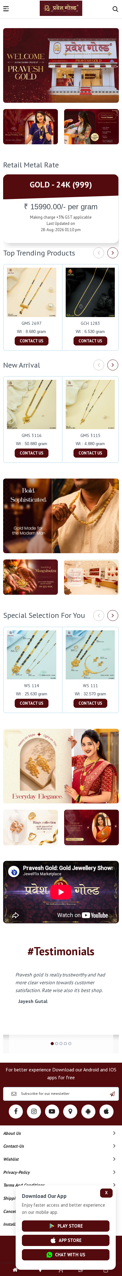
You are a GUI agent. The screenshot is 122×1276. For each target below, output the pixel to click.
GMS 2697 (32, 323)
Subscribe (112, 1094)
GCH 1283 (90, 323)
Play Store (70, 1226)
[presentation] (98, 252)
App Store (70, 1240)
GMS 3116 (32, 435)
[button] (52, 1043)
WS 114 (31, 685)
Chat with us (70, 1255)
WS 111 (90, 685)
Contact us (31, 341)
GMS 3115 (90, 435)
